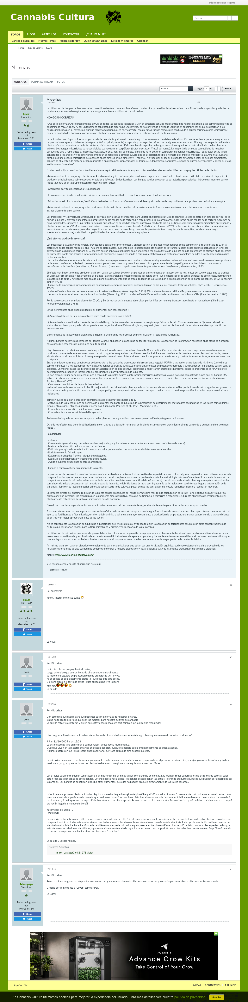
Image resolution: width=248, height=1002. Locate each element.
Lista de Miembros (122, 40)
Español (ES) (20, 985)
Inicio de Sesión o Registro (222, 2)
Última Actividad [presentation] (42, 81)
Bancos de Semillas (23, 40)
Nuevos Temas (47, 40)
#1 (198, 102)
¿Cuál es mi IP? (96, 34)
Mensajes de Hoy (69, 40)
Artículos (49, 34)
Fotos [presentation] (61, 81)
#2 (231, 584)
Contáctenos (212, 985)
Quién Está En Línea (95, 40)
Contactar (71, 34)
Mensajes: (23, 138)
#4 (231, 704)
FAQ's (49, 48)
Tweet (29, 148)
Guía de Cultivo (35, 48)
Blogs (31, 34)
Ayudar (197, 985)
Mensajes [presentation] (20, 81)
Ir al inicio (230, 985)
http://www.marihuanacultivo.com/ (74, 554)
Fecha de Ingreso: (26, 132)
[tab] (20, 82)
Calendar (142, 40)
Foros (15, 34)
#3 (231, 657)
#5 (231, 869)
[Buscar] (234, 18)
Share (29, 144)
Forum (21, 48)
